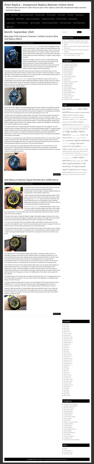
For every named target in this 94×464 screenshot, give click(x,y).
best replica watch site (32, 46)
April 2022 (66, 351)
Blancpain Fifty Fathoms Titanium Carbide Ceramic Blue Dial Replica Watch (31, 37)
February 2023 (68, 333)
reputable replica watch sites (72, 153)
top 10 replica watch (77, 166)
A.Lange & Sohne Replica (48, 19)
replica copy (67, 149)
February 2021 (68, 376)
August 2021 (67, 365)
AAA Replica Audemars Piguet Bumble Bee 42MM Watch (31, 179)
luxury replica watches (78, 140)
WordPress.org (68, 454)
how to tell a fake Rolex (75, 135)
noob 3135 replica (65, 143)
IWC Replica (70, 15)
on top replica (74, 146)
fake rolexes (74, 126)
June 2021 (66, 369)
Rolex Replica (14, 15)
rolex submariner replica (81, 155)
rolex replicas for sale (85, 153)
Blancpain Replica (40, 15)
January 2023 (67, 335)
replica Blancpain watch (20, 79)
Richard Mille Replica (22, 23)
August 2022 (67, 344)
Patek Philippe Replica (79, 23)
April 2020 (66, 393)
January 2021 (67, 378)
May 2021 (66, 370)
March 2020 (67, 395)
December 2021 (68, 358)
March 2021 (67, 374)
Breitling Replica (51, 15)
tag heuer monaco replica (78, 161)
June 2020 (66, 390)
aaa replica (67, 109)
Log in (65, 448)
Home (7, 15)
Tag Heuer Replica (35, 23)
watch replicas (69, 169)
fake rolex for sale (80, 126)
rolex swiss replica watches (67, 157)
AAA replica (37, 199)
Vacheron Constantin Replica (50, 23)
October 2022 (67, 340)
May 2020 (66, 392)
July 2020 (66, 388)
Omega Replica (79, 15)
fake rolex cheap (68, 126)
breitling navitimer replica (73, 118)
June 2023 (66, 326)
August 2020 (67, 386)
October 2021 (67, 362)
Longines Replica (10, 23)
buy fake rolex (77, 119)
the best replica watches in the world (75, 163)
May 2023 (66, 328)
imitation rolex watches (76, 137)
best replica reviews (78, 112)
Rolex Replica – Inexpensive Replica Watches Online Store (39, 4)
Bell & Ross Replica (62, 19)
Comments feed (68, 452)
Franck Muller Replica (65, 23)
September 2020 (68, 385)
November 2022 (68, 339)
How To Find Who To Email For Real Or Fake (76, 41)
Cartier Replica (61, 15)
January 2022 (67, 356)
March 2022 (67, 353)
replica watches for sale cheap (70, 151)
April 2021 (66, 372)
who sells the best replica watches (76, 174)
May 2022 (66, 349)
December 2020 (68, 379)
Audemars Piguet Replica (27, 15)
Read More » (57, 174)
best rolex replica (73, 117)
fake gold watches (76, 125)
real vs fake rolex (84, 146)
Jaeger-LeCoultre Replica (33, 19)
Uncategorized (68, 97)
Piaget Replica (10, 27)
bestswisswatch (29, 43)
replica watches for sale (80, 149)
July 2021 (66, 367)
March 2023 (67, 332)
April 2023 (66, 330)
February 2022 (68, 355)
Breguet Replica (73, 19)
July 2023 (66, 324)
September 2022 (68, 342)
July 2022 (66, 346)
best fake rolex (75, 109)
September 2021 (68, 363)
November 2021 (68, 360)
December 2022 (68, 337)
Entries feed (67, 450)
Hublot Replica (20, 19)
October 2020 (67, 383)
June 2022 (66, 347)
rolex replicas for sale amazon (68, 155)
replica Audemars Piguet (33, 206)
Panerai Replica (10, 19)
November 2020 (68, 381)
